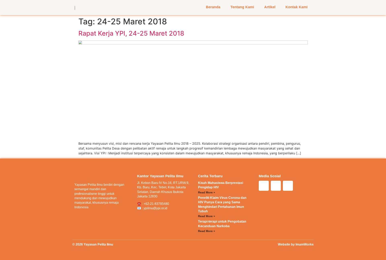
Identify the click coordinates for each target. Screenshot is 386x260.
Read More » (206, 192)
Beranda (213, 7)
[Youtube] (288, 186)
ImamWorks (305, 244)
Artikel (269, 7)
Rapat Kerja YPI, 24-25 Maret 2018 (131, 33)
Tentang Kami (242, 7)
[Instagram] (264, 186)
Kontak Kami (296, 7)
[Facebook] (276, 186)
